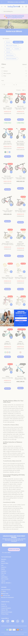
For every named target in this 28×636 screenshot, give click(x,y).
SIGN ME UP (21, 320)
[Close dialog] (27, 310)
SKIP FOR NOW (21, 322)
